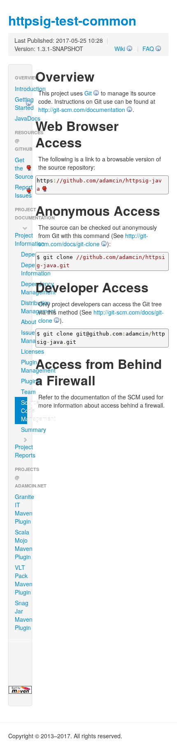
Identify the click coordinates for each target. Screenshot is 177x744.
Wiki (119, 48)
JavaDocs (23, 118)
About (24, 321)
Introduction (23, 88)
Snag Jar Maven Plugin (23, 615)
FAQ (148, 48)
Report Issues (23, 191)
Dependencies (24, 254)
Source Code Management (24, 410)
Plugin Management (24, 366)
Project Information (23, 239)
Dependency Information (24, 269)
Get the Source (23, 168)
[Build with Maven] (20, 690)
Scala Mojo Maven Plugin (23, 544)
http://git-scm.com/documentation (81, 109)
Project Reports (23, 451)
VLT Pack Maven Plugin (23, 579)
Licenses (24, 351)
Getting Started (23, 103)
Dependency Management (24, 288)
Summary (24, 429)
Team (24, 391)
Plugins (24, 381)
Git (88, 93)
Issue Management (24, 336)
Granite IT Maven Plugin (23, 508)
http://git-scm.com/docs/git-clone (93, 239)
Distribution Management (24, 307)
